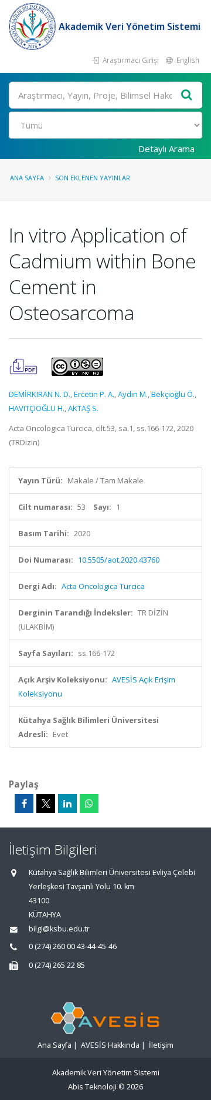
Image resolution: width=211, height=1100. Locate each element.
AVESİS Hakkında (110, 1045)
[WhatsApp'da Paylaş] (89, 803)
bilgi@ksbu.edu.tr (59, 929)
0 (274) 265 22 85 (57, 965)
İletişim (161, 1045)
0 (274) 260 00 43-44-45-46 (73, 946)
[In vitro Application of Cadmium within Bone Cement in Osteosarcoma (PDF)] (24, 366)
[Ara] (187, 95)
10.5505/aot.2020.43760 (118, 559)
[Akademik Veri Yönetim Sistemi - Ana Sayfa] (34, 26)
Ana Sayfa (27, 177)
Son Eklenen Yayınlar (92, 177)
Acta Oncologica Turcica (103, 586)
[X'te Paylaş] (45, 803)
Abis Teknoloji (92, 1087)
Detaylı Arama (166, 148)
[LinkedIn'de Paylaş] (67, 803)
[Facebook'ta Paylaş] (24, 803)
